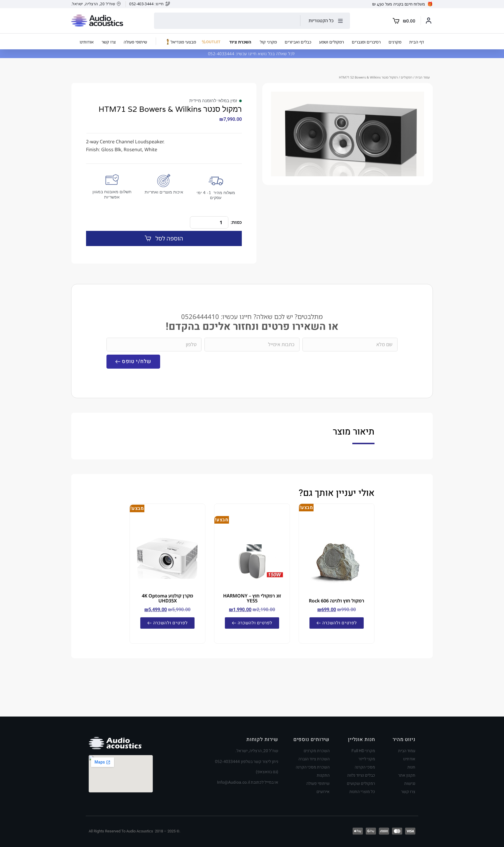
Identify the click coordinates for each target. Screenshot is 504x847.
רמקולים (406, 77)
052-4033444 (222, 53)
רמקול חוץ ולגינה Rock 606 (336, 600)
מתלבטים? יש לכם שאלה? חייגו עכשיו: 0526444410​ (252, 316)
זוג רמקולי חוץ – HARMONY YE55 (252, 598)
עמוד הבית (422, 77)
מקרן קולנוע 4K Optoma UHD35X (167, 598)
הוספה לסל (169, 238)
